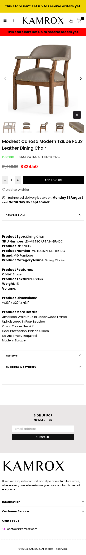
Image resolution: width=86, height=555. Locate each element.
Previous (5, 79)
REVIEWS (11, 356)
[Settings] (71, 20)
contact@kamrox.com (22, 529)
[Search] (12, 20)
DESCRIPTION (15, 215)
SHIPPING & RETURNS (20, 367)
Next (81, 79)
